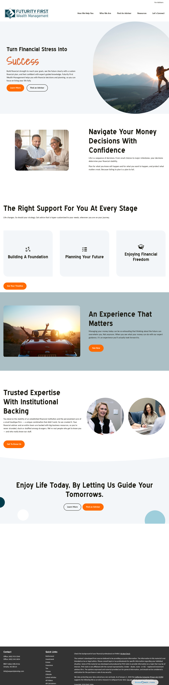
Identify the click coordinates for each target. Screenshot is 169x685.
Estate (48, 662)
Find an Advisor (93, 507)
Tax (47, 668)
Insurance (49, 665)
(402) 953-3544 (14, 657)
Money (48, 671)
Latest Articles (51, 678)
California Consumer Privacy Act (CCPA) (149, 677)
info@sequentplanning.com (13, 671)
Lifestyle (49, 675)
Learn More (72, 507)
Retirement (50, 656)
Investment (50, 659)
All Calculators (51, 684)
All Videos (49, 681)
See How (96, 348)
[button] (85, 13)
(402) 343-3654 (14, 659)
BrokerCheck (125, 654)
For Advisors (158, 3)
